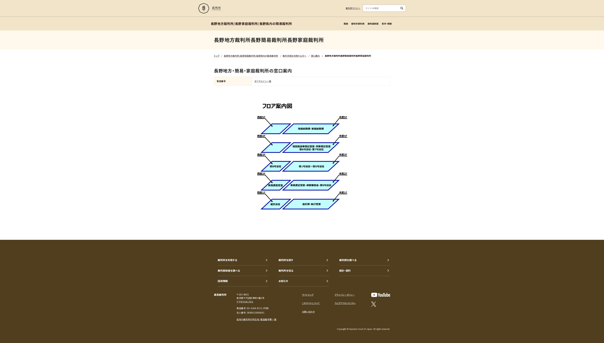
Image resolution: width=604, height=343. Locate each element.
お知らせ (283, 281)
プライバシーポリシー (345, 294)
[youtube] (380, 295)
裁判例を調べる (348, 260)
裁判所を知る (286, 270)
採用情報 (223, 281)
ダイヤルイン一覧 (262, 81)
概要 (346, 23)
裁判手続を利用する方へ (294, 55)
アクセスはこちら (245, 301)
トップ (217, 55)
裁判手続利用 (357, 23)
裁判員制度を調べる (229, 270)
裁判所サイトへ (353, 8)
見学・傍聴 (387, 23)
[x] (373, 304)
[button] (593, 228)
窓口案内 (315, 55)
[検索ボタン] (402, 8)
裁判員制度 (373, 23)
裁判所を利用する (227, 260)
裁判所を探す (286, 260)
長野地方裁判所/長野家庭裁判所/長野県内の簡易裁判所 (251, 55)
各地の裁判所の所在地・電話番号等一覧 (256, 319)
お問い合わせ (308, 311)
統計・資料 (345, 270)
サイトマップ (307, 294)
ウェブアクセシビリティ (345, 303)
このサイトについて (311, 303)
